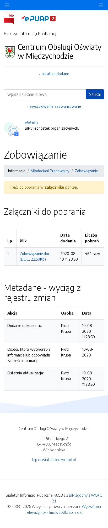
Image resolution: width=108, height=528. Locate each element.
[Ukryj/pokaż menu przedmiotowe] (7, 5)
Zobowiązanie (86, 170)
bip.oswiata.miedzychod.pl (54, 459)
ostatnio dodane (55, 73)
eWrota (31, 122)
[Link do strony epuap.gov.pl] (38, 18)
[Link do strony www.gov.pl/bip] (12, 18)
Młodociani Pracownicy (50, 170)
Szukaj (95, 94)
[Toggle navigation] (101, 5)
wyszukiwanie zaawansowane (55, 106)
